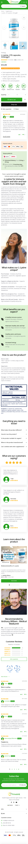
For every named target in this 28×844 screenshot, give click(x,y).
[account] (24, 2)
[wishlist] (21, 2)
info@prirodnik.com (8, 820)
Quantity (3, 95)
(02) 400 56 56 (7, 823)
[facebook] (11, 802)
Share (17, 109)
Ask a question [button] (14, 659)
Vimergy (3, 52)
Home (2, 11)
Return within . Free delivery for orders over (14, 165)
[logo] (14, 1)
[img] (6, 114)
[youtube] (16, 802)
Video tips (6, 562)
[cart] (26, 2)
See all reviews (6, 136)
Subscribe (23, 785)
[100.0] (10, 668)
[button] (2, 2)
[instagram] (13, 802)
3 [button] (14, 769)
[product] (23, 17)
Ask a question (7, 109)
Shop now (14, 104)
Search (23, 6)
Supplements (9, 11)
